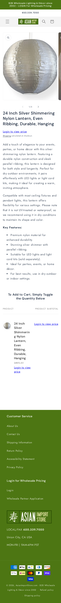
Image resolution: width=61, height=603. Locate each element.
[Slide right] (38, 106)
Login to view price (15, 132)
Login (10, 490)
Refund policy (47, 589)
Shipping (7, 135)
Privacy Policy (15, 467)
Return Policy (15, 451)
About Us (12, 426)
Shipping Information (19, 442)
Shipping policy (32, 595)
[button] (7, 21)
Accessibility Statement (20, 459)
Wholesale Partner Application (25, 499)
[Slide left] (22, 106)
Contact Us (13, 434)
